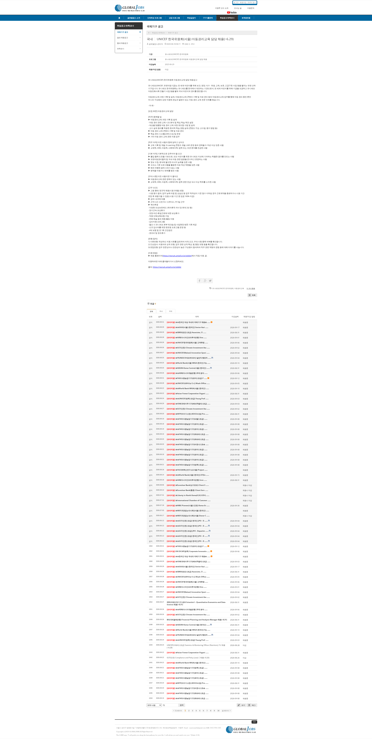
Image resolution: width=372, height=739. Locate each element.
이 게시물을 (251, 288)
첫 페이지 (178, 711)
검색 (181, 705)
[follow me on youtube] (232, 13)
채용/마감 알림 (249, 316)
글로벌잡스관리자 (156, 44)
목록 (253, 295)
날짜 (160, 316)
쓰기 (243, 705)
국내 (150, 39)
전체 (151, 311)
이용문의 (250, 8)
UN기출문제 (208, 18)
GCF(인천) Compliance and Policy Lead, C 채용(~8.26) (188, 657)
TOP (254, 722)
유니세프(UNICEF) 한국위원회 (223, 288)
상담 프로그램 (174, 18)
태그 (253, 705)
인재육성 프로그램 (154, 18)
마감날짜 (235, 316)
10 (218, 711)
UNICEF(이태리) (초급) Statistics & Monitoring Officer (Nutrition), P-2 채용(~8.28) (196, 646)
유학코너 (129, 49)
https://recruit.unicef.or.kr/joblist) (177, 255)
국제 (170, 311)
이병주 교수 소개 (221, 8)
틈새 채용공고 (129, 43)
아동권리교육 (239, 288)
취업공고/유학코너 (227, 18)
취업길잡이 (191, 18)
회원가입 (243, 2)
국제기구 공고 (129, 32)
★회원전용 (246, 18)
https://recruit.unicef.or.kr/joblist (167, 267)
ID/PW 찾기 (252, 2)
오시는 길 (238, 8)
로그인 (236, 2)
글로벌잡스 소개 (133, 18)
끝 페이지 (225, 711)
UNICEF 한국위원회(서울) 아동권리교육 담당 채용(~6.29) (195, 39)
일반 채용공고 (129, 38)
